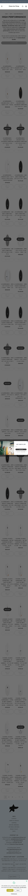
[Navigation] (1, 6)
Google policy (23, 887)
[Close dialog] (27, 441)
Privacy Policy (16, 887)
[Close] (26, 881)
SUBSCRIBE (21, 449)
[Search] (22, 6)
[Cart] (26, 6)
